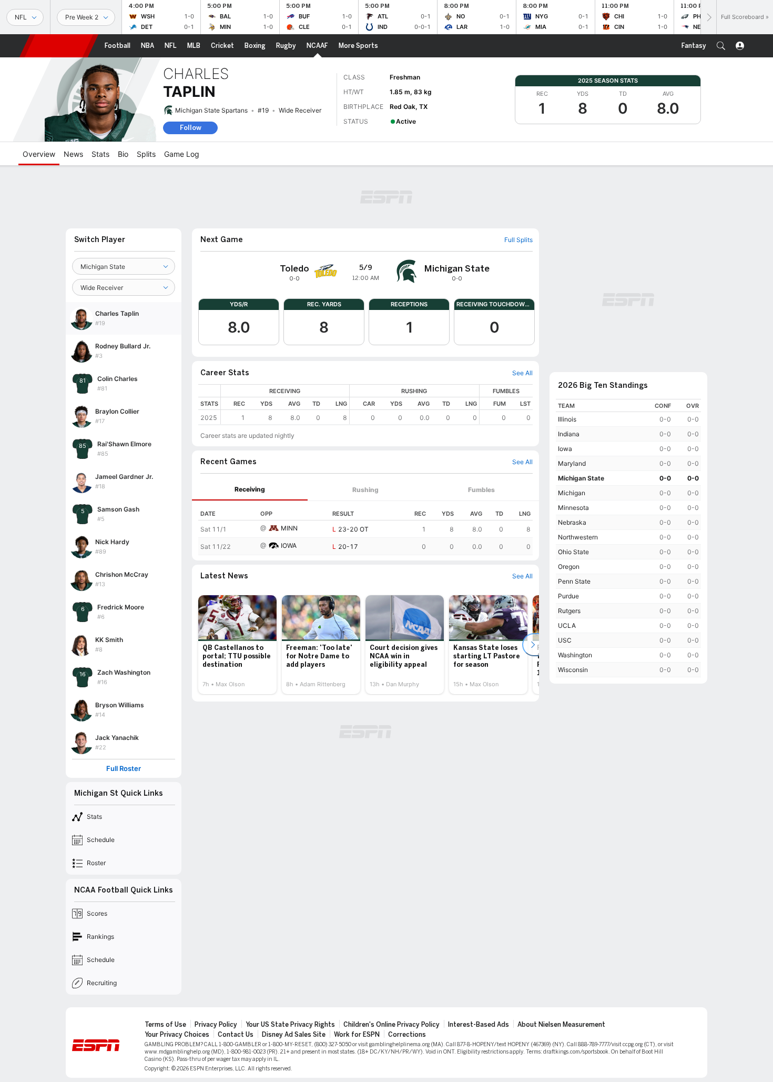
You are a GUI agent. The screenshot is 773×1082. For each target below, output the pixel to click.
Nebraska (572, 522)
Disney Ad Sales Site (294, 1034)
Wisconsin (573, 670)
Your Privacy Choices (177, 1034)
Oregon (568, 566)
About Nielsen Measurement (561, 1024)
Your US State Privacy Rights (290, 1024)
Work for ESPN (357, 1034)
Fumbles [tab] (481, 490)
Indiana (568, 434)
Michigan (571, 493)
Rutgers (569, 611)
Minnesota (573, 508)
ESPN (58, 45)
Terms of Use (165, 1024)
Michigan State (581, 478)
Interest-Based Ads (478, 1024)
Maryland (572, 463)
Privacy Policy (216, 1024)
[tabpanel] (365, 528)
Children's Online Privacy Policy (391, 1024)
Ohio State (573, 552)
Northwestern (578, 537)
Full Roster (123, 769)
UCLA (567, 625)
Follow (190, 128)
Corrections (407, 1034)
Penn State (574, 581)
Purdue (568, 596)
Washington (575, 655)
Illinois (567, 419)
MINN (289, 528)
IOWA (289, 545)
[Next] (708, 17)
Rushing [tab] (365, 490)
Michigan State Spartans (211, 110)
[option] (237, 644)
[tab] (250, 489)
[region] (377, 404)
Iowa (565, 449)
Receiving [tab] (250, 489)
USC (565, 640)
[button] (721, 46)
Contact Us (235, 1034)
